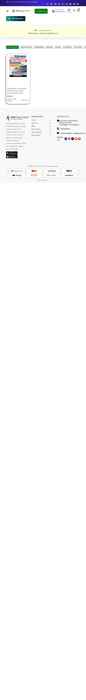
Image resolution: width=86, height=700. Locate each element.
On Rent (58, 47)
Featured (49, 47)
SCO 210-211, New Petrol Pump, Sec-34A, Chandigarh (23, 2)
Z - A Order (78, 47)
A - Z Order (67, 47)
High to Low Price (26, 47)
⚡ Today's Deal (41, 11)
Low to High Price (12, 47)
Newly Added (39, 47)
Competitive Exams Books (15, 93)
